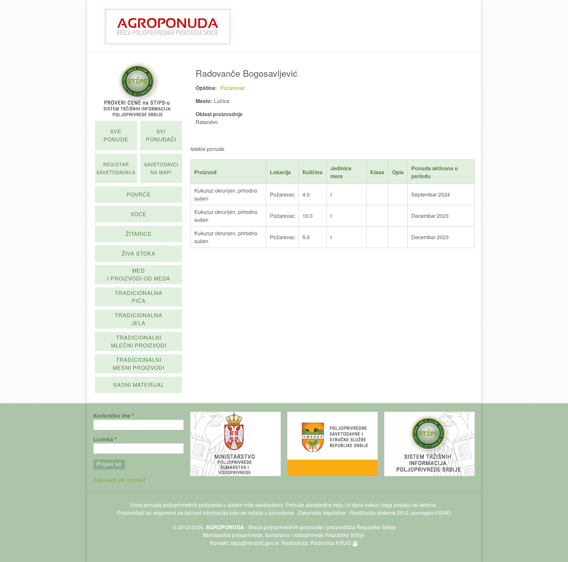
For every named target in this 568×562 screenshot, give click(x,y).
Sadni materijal (138, 384)
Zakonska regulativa (321, 512)
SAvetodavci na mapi (161, 168)
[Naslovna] (167, 27)
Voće (138, 214)
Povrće (139, 194)
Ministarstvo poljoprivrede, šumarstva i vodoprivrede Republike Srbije (283, 535)
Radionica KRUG (330, 543)
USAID (443, 512)
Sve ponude (116, 135)
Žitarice (139, 234)
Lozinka (103, 439)
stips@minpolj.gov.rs (254, 543)
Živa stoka (138, 253)
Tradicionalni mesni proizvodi (138, 363)
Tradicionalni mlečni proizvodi (138, 341)
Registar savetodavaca (115, 168)
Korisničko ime (111, 415)
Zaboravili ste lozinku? (119, 480)
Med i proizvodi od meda (138, 274)
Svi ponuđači (161, 135)
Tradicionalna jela (138, 319)
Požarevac (232, 88)
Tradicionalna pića (138, 296)
